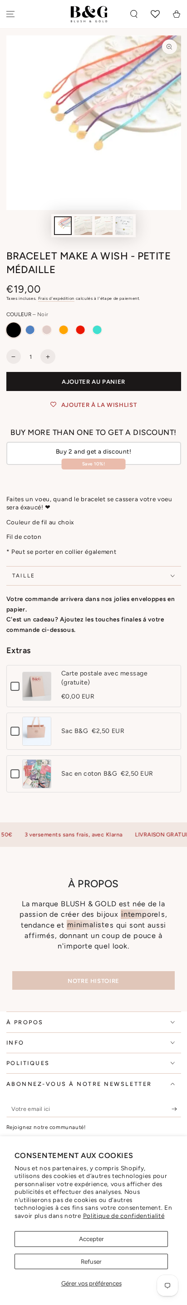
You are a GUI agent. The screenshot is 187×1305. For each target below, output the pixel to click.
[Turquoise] (97, 330)
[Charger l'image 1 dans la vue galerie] (63, 225)
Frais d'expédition (56, 298)
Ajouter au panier (93, 381)
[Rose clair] (46, 330)
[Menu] (10, 14)
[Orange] (63, 330)
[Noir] (13, 330)
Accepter (91, 1238)
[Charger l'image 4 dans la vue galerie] (124, 225)
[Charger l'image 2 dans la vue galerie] (83, 225)
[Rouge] (80, 330)
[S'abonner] (176, 1109)
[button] (134, 14)
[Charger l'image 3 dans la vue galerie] (104, 225)
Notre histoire (93, 981)
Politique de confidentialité (124, 1215)
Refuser (91, 1261)
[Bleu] (30, 330)
